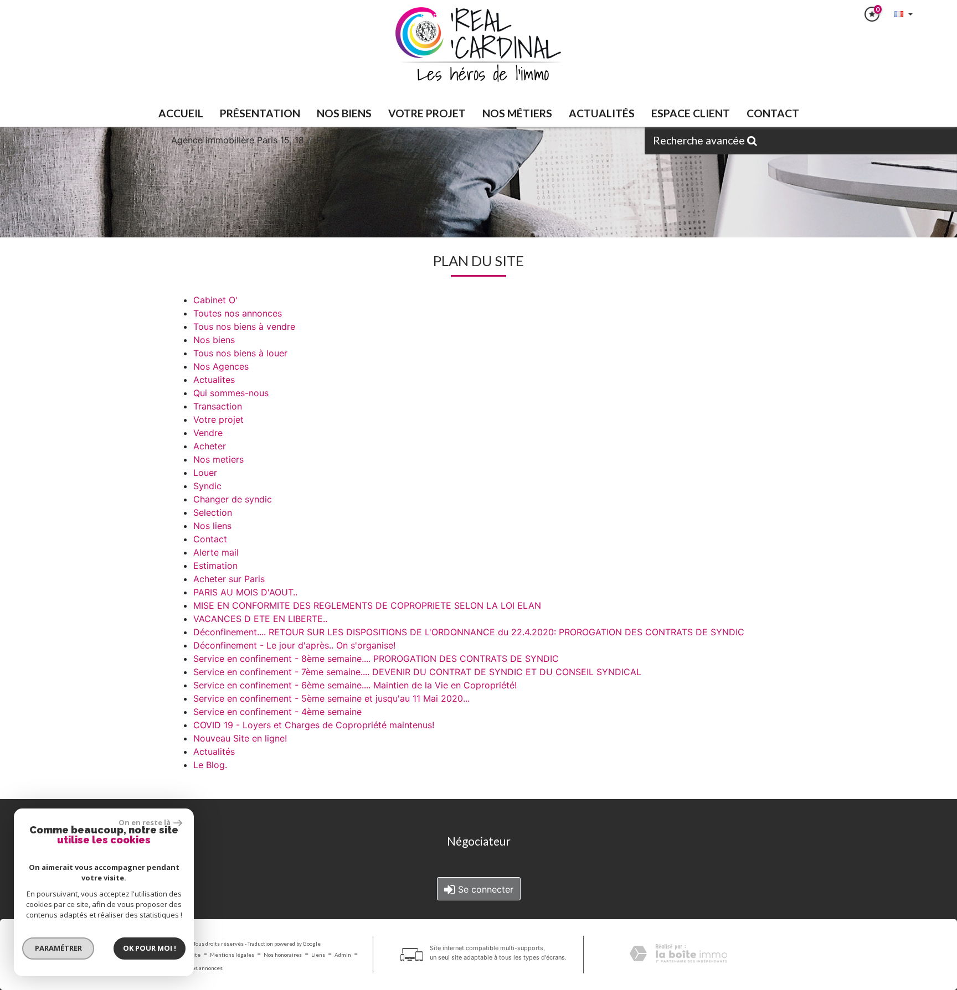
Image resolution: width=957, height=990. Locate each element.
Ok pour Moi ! (149, 948)
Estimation (215, 565)
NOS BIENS (344, 113)
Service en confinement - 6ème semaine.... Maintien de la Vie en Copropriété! (355, 685)
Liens (318, 955)
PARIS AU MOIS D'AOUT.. (245, 592)
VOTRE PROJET (427, 113)
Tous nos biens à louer (240, 353)
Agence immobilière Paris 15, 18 (237, 140)
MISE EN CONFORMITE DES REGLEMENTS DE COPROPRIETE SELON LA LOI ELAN (367, 605)
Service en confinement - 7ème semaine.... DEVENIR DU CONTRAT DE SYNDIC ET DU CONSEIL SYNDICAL (417, 671)
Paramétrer (58, 948)
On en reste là (145, 822)
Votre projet (218, 419)
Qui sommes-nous (231, 392)
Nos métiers (517, 113)
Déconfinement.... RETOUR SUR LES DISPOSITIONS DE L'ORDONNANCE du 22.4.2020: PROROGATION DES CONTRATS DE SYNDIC (468, 631)
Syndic (207, 485)
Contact (773, 113)
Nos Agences (221, 366)
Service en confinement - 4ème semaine (277, 711)
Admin (343, 955)
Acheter (209, 446)
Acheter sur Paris (229, 578)
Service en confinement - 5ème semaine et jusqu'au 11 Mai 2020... (331, 698)
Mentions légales (232, 955)
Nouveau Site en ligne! (240, 738)
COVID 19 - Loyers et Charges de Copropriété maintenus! (313, 724)
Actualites (214, 379)
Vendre (208, 432)
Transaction (217, 406)
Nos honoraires (283, 955)
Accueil (180, 113)
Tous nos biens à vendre (244, 326)
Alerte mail (216, 552)
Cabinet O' (215, 299)
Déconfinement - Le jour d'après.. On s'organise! (294, 645)
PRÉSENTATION (260, 113)
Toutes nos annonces (237, 313)
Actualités (602, 113)
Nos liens (212, 525)
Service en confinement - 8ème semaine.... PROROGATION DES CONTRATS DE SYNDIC (376, 658)
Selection (212, 512)
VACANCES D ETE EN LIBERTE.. (260, 618)
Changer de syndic (232, 499)
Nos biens (214, 339)
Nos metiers (218, 459)
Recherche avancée (700, 140)
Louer (205, 472)
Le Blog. (210, 764)
